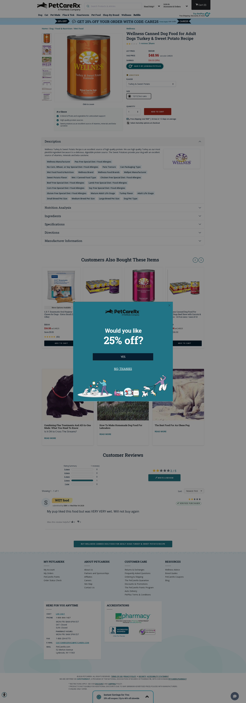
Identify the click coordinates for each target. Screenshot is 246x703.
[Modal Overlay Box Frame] (123, 351)
